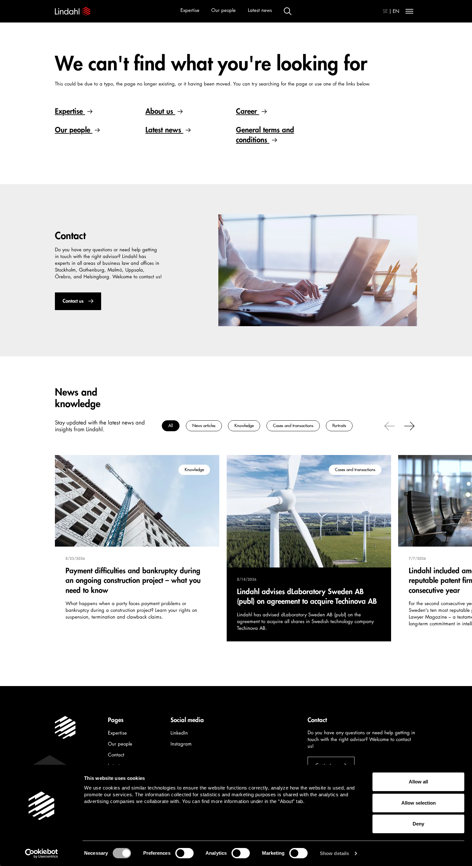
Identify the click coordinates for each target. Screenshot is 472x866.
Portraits (339, 426)
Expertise (189, 10)
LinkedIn (179, 733)
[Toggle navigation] (409, 11)
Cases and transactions (293, 426)
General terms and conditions (265, 134)
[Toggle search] (288, 11)
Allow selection (418, 803)
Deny (418, 823)
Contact (116, 755)
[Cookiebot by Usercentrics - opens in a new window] (41, 853)
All (170, 426)
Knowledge (244, 426)
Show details (334, 853)
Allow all (418, 781)
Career (247, 111)
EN (396, 11)
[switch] (184, 853)
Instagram (181, 744)
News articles (203, 426)
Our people (223, 10)
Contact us (72, 301)
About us (160, 111)
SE (385, 11)
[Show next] (409, 425)
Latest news (260, 10)
